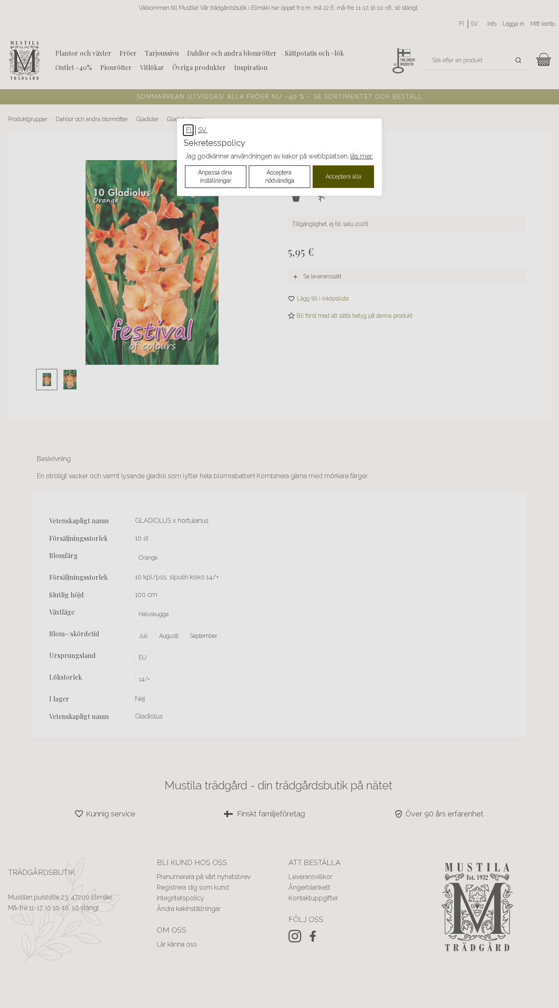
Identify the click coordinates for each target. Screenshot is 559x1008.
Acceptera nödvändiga (279, 176)
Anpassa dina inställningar (216, 176)
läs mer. (361, 156)
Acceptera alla (343, 176)
